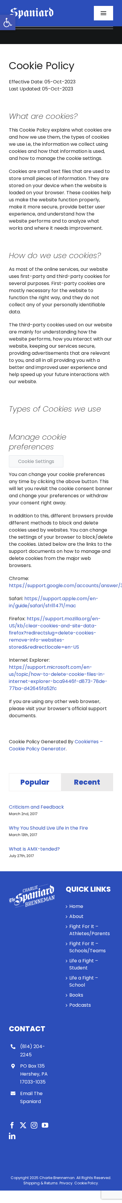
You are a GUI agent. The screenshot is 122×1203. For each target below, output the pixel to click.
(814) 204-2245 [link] (32, 1050)
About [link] (76, 916)
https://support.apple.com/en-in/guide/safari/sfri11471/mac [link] (53, 602)
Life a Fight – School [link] (83, 981)
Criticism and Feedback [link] (36, 807)
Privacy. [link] (66, 1183)
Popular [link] (34, 782)
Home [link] (76, 906)
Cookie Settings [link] (36, 461)
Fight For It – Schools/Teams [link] (87, 947)
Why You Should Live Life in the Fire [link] (48, 828)
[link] (7, 22)
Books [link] (76, 995)
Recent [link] (87, 782)
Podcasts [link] (80, 1005)
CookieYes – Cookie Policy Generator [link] (56, 745)
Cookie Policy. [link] (86, 1183)
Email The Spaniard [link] (31, 1097)
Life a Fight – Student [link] (83, 964)
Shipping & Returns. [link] (41, 1183)
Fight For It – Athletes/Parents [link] (89, 930)
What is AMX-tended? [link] (34, 849)
